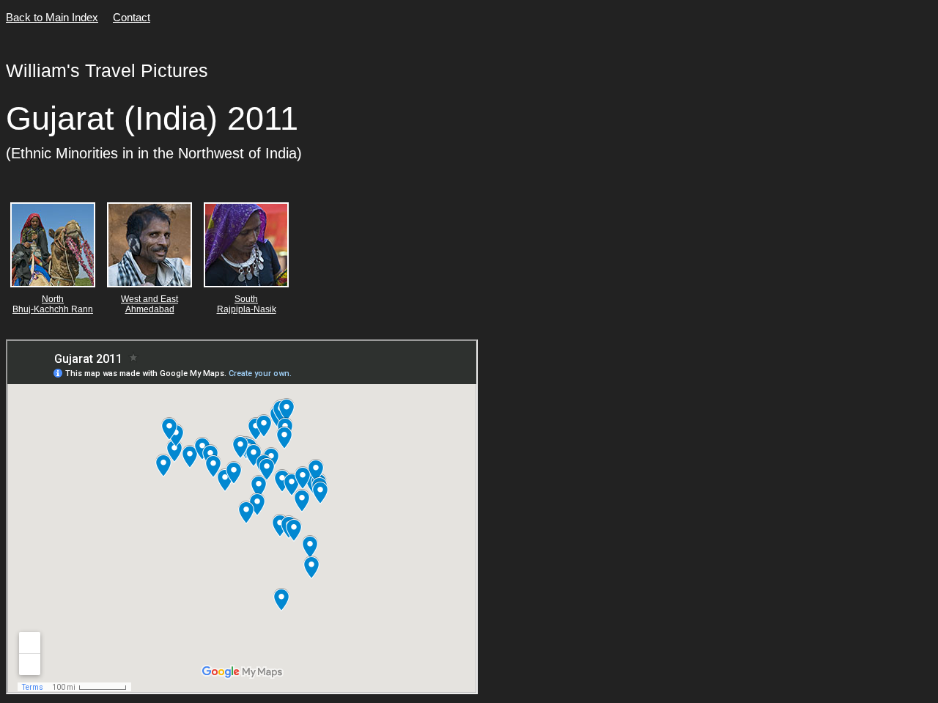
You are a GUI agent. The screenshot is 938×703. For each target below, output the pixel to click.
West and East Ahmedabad (149, 304)
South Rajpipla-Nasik (246, 304)
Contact (131, 17)
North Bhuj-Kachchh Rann (52, 304)
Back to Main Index (52, 17)
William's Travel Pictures (107, 70)
